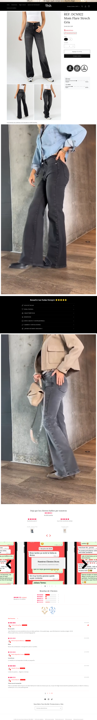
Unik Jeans (19, 719)
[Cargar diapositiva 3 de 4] (49, 586)
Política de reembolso (39, 719)
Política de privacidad (49, 719)
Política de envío (68, 719)
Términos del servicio (59, 719)
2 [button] (47, 693)
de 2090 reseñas (48, 515)
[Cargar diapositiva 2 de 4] (47, 586)
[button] (82, 6)
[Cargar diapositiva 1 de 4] (45, 586)
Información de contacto (78, 719)
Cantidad (66, 42)
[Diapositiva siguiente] (55, 586)
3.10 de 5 (24, 597)
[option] (48, 1)
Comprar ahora (77, 56)
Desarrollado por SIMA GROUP (27, 719)
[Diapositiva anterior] (41, 586)
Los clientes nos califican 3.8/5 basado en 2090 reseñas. (22, 122)
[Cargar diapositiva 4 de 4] (52, 586)
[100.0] (52, 610)
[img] (48, 513)
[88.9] (45, 610)
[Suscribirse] (60, 708)
